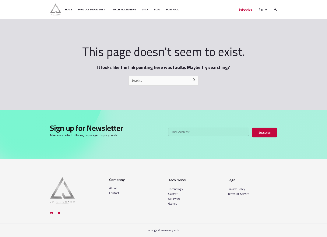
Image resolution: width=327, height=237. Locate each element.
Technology (175, 189)
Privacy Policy (236, 189)
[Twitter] (59, 212)
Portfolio (172, 9)
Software (174, 198)
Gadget (173, 193)
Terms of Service (238, 193)
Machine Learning (124, 9)
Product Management (92, 9)
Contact (114, 193)
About (113, 188)
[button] (245, 9)
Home (68, 9)
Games (172, 203)
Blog (157, 9)
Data (145, 9)
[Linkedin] (51, 212)
